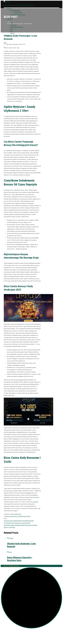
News (11, 29)
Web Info (12, 33)
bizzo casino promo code (14, 516)
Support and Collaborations (16, 27)
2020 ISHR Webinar (18, 12)
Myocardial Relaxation (15, 10)
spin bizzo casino (25, 516)
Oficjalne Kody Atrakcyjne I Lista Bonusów (17, 523)
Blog (11, 31)
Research (9, 8)
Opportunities (13, 25)
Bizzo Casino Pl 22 (16, 514)
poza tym (35, 502)
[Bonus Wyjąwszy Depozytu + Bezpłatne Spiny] (9, 552)
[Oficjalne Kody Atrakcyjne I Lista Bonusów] (10, 538)
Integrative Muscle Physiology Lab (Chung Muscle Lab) (19, 5)
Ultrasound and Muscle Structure (18, 14)
